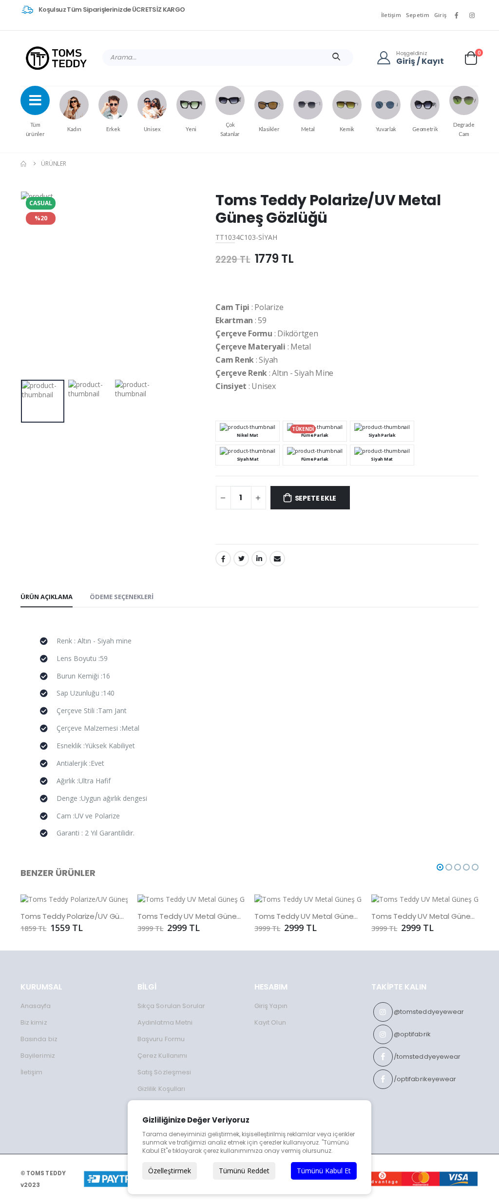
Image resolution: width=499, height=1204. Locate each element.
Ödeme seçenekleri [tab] (122, 596)
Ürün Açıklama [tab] (46, 596)
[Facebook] (223, 558)
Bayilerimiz (37, 1055)
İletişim (391, 15)
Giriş (440, 15)
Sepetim (417, 15)
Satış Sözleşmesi (164, 1072)
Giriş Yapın (271, 1005)
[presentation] (35, 283)
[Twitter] (241, 558)
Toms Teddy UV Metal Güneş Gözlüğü (191, 916)
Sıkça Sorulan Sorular (171, 1005)
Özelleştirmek (169, 1170)
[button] (471, 57)
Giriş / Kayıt (420, 62)
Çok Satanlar (230, 129)
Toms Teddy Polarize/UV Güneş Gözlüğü (74, 916)
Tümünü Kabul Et (324, 1170)
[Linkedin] (259, 558)
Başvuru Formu (161, 1039)
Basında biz (39, 1039)
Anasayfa (35, 1005)
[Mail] (277, 558)
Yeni (191, 129)
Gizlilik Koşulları (161, 1088)
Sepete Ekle (316, 498)
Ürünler (53, 163)
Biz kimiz (33, 1022)
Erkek (113, 129)
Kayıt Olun (270, 1022)
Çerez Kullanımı (162, 1055)
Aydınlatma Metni (164, 1022)
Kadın (74, 129)
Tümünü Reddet (244, 1170)
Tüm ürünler (35, 129)
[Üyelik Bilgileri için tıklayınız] (386, 57)
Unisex (152, 129)
